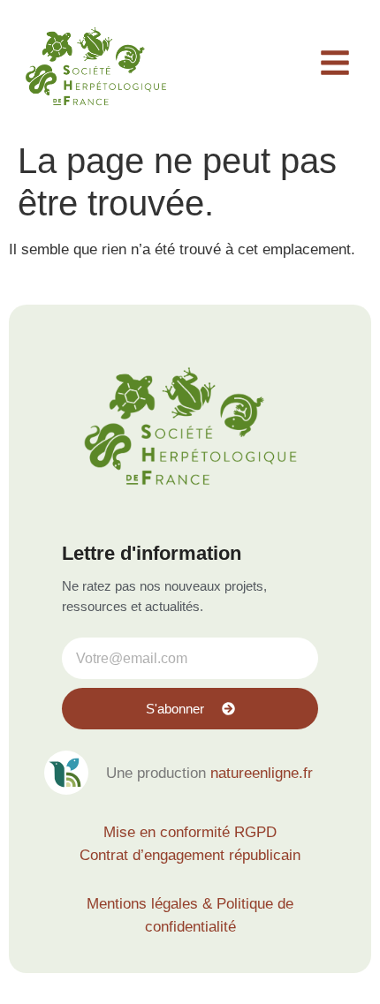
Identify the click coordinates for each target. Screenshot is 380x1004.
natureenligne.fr (261, 773)
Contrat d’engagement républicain (190, 855)
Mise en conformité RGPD (190, 832)
